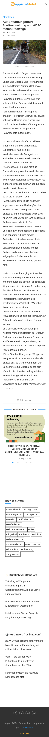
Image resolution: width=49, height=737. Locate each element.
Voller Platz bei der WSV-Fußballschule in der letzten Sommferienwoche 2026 (19, 661)
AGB (14, 723)
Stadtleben (8, 17)
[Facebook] (15, 713)
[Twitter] (21, 713)
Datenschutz (25, 723)
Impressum (39, 723)
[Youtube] (27, 713)
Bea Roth (11, 33)
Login (7, 723)
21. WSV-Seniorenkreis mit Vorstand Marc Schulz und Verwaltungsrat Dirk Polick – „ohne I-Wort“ (24, 645)
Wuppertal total (27, 728)
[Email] (34, 713)
